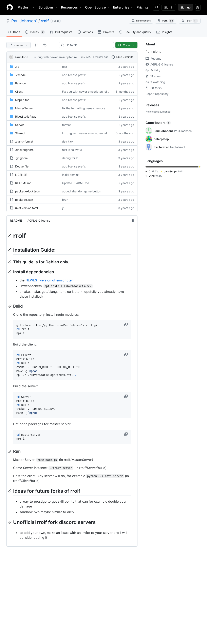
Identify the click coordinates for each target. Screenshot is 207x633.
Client (19, 91)
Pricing (142, 7)
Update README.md (75, 183)
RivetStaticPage (25, 116)
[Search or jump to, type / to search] (156, 7)
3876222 (86, 56)
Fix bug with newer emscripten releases (59, 57)
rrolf (45, 20)
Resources (69, 7)
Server (19, 125)
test (64, 66)
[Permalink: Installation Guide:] (10, 250)
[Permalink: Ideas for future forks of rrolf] (10, 491)
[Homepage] (9, 7)
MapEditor (22, 100)
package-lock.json (27, 191)
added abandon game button (81, 191)
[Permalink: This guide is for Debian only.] (10, 262)
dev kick (67, 141)
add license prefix (74, 75)
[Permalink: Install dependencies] (10, 272)
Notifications (143, 20)
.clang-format (24, 141)
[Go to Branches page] (36, 45)
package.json (24, 199)
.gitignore (21, 158)
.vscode (20, 75)
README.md (23, 183)
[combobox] (88, 45)
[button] (126, 324)
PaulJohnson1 (24, 20)
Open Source (95, 7)
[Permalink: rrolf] (10, 236)
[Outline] (132, 220)
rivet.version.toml (26, 208)
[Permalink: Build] (10, 306)
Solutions (46, 7)
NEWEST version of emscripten (49, 280)
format (66, 125)
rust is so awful (72, 149)
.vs (17, 66)
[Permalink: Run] (10, 451)
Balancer (21, 83)
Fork (167, 20)
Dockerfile (22, 166)
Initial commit (70, 174)
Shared (20, 133)
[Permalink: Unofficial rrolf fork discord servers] (10, 522)
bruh (65, 199)
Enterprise (121, 7)
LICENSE (21, 174)
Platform (24, 7)
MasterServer (24, 108)
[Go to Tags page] (45, 45)
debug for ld (70, 158)
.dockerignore (24, 149)
